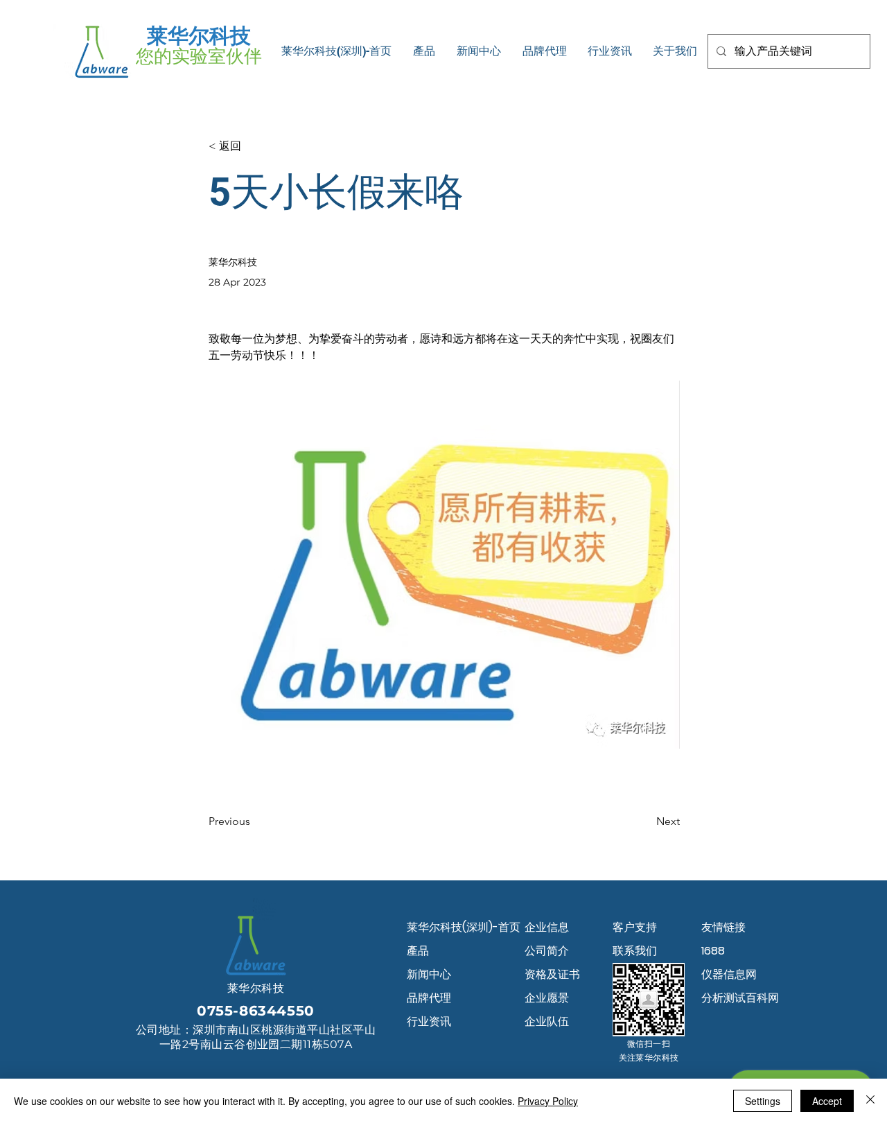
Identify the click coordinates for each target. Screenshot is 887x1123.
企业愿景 (547, 998)
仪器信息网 (729, 974)
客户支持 (635, 927)
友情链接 (723, 927)
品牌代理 (429, 998)
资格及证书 (552, 974)
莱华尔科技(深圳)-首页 (455, 927)
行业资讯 (429, 1021)
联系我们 (635, 951)
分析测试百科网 (740, 998)
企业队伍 (547, 1021)
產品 (418, 951)
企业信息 (547, 927)
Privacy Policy (548, 1101)
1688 (713, 951)
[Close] (870, 1101)
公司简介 (547, 951)
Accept (827, 1101)
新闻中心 (429, 974)
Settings (762, 1101)
